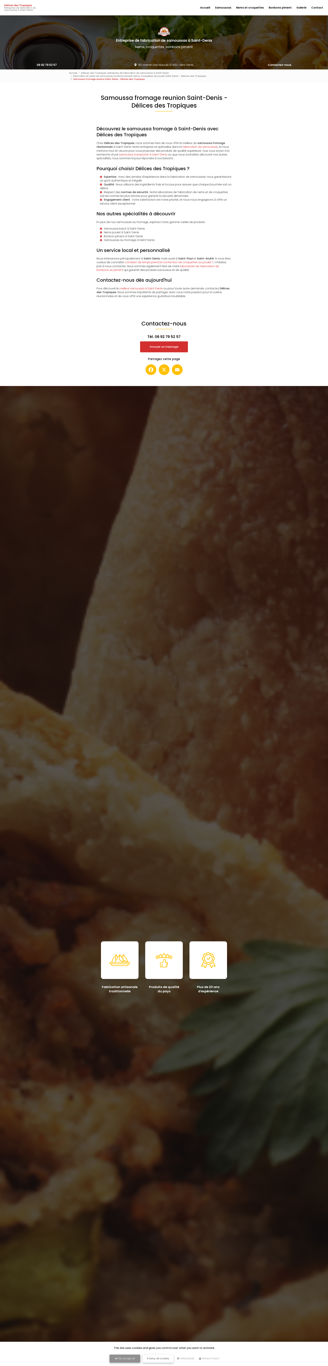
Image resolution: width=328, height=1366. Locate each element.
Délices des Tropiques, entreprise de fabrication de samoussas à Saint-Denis (125, 73)
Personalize (187, 1358)
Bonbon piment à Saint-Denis (123, 236)
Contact (317, 8)
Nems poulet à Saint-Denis (121, 232)
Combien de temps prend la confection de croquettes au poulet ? (169, 262)
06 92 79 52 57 (47, 65)
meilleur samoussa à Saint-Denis (141, 288)
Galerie (301, 8)
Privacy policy (210, 1358)
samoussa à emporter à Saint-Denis (143, 154)
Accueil (205, 8)
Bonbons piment (280, 8)
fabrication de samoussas (200, 147)
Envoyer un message (164, 347)
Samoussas (223, 8)
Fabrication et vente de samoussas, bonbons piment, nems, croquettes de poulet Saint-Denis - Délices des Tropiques (139, 76)
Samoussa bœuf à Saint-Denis (124, 229)
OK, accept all (126, 1358)
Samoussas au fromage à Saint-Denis (129, 240)
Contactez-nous (279, 65)
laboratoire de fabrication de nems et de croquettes (193, 192)
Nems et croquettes (250, 8)
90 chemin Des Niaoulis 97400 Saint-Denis (166, 65)
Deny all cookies (159, 1358)
